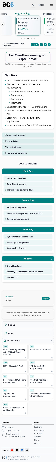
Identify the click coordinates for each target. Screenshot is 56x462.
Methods (22, 25)
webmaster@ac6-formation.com (19, 459)
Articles (37, 436)
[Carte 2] (24, 38)
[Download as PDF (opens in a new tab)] (49, 44)
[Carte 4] (31, 38)
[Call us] (41, 44)
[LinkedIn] (22, 450)
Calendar (38, 433)
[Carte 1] (21, 38)
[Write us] (45, 44)
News (36, 440)
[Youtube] (12, 450)
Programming (22, 13)
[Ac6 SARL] (4, 458)
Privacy (37, 443)
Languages (23, 22)
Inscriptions (39, 430)
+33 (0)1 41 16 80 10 (12, 431)
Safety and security (28, 18)
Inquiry (45, 298)
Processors (48, 13)
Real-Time (23, 29)
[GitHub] (27, 450)
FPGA (21, 32)
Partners (38, 427)
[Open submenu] (51, 5)
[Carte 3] (28, 38)
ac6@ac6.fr (9, 427)
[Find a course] (33, 5)
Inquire (35, 45)
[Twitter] (17, 450)
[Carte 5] (34, 38)
